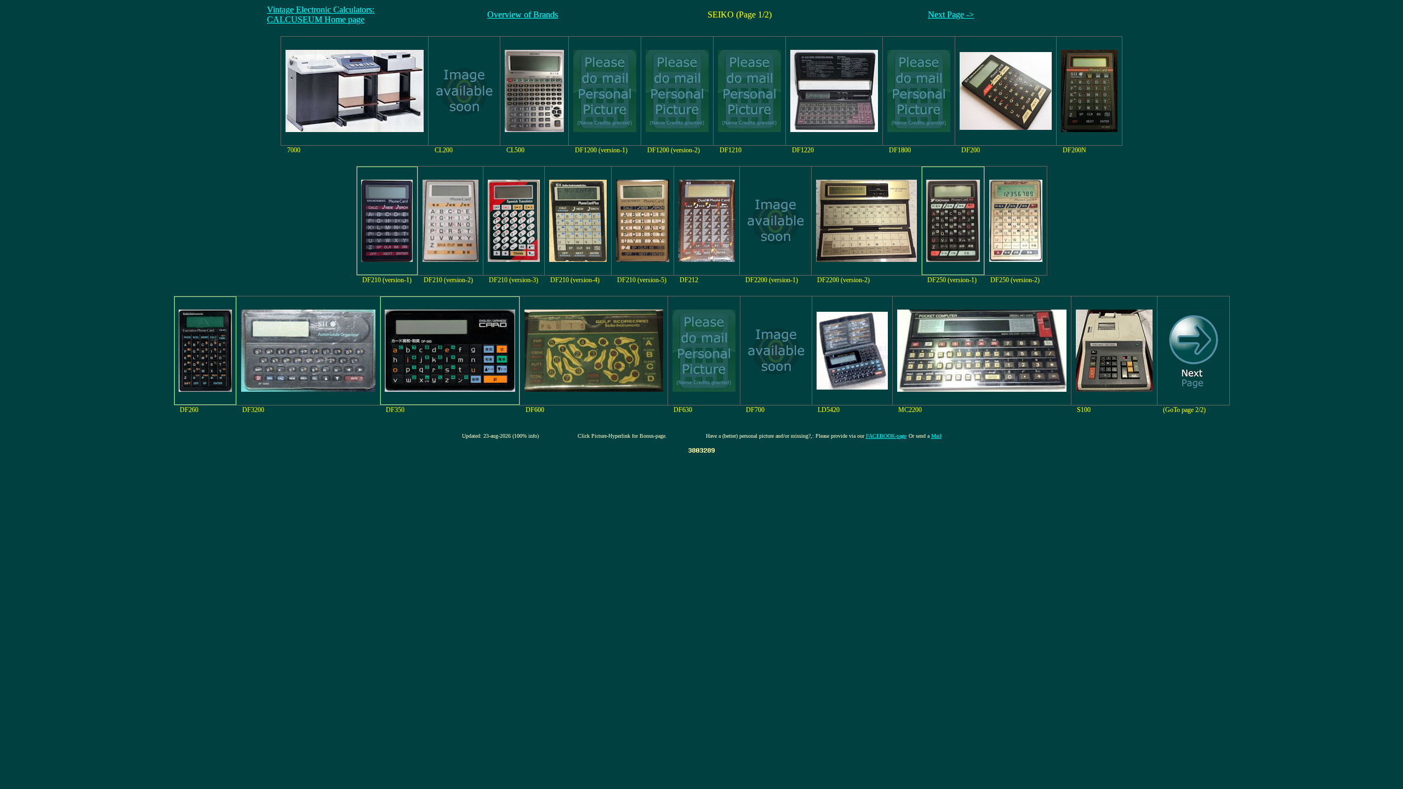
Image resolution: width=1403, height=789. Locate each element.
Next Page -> (951, 14)
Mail (936, 436)
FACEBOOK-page (886, 436)
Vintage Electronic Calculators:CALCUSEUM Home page (320, 14)
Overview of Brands (522, 14)
